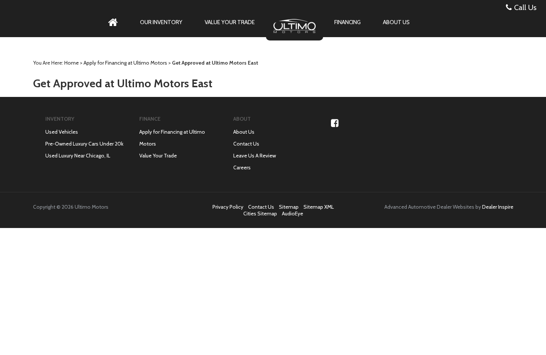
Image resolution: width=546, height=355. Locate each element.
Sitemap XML (318, 206)
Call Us (525, 7)
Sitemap (289, 206)
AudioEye (292, 213)
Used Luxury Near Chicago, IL (77, 155)
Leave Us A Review (254, 155)
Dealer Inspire (497, 206)
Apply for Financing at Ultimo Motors (125, 62)
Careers (242, 167)
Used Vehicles (61, 131)
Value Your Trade (230, 22)
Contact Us (246, 143)
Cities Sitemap (260, 213)
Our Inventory (161, 22)
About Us (396, 22)
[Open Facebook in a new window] (335, 122)
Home (71, 62)
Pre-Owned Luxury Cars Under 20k (84, 143)
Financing (347, 22)
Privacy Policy (227, 206)
